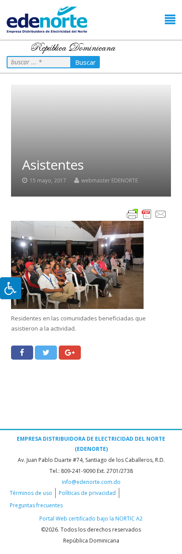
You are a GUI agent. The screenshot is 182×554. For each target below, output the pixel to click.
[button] (170, 19)
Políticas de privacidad (87, 493)
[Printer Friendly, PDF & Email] (146, 213)
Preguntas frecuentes (36, 505)
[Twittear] (46, 353)
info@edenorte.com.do (91, 482)
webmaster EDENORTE (109, 180)
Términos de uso (31, 493)
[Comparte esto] (22, 353)
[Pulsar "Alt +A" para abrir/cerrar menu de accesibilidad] (10, 288)
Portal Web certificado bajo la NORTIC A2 (91, 518)
